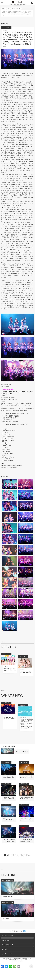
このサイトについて (7, 944)
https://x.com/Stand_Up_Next (9, 467)
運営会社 (4, 949)
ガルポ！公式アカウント (16, 931)
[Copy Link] (19, 966)
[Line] (10, 966)
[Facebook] (2, 966)
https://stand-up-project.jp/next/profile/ (11, 465)
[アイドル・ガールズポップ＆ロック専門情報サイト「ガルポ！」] (17, 2)
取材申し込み (5, 940)
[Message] (14, 966)
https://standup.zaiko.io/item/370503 (18, 424)
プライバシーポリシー (8, 954)
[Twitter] (6, 966)
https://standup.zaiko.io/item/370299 (18, 413)
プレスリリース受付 (7, 935)
